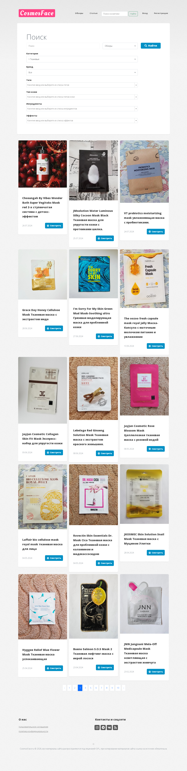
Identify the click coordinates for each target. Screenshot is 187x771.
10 (118, 687)
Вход (145, 13)
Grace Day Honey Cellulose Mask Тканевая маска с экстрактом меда (41, 314)
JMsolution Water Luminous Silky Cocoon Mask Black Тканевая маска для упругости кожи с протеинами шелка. (93, 220)
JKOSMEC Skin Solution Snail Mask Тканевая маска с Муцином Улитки (144, 538)
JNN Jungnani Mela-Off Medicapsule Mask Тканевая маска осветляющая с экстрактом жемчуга (140, 653)
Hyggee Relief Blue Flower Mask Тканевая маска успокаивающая (41, 654)
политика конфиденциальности (33, 731)
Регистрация (161, 13)
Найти (133, 13)
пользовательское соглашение (33, 726)
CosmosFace (37, 13)
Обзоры (79, 13)
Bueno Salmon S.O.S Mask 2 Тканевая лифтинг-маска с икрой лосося (93, 653)
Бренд (29, 66)
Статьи (93, 13)
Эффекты (31, 115)
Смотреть (55, 225)
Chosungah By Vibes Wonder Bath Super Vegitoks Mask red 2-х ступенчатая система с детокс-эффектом (42, 207)
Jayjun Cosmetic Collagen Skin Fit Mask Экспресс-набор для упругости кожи (42, 438)
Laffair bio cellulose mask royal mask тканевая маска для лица (42, 544)
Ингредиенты (34, 103)
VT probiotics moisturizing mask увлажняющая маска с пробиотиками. (144, 217)
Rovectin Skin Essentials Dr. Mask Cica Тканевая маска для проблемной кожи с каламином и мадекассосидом (92, 545)
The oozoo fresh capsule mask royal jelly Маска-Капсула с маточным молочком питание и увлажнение (141, 328)
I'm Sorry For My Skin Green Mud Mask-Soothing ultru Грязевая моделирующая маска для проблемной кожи (92, 318)
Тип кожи (31, 92)
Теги (28, 80)
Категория (32, 53)
